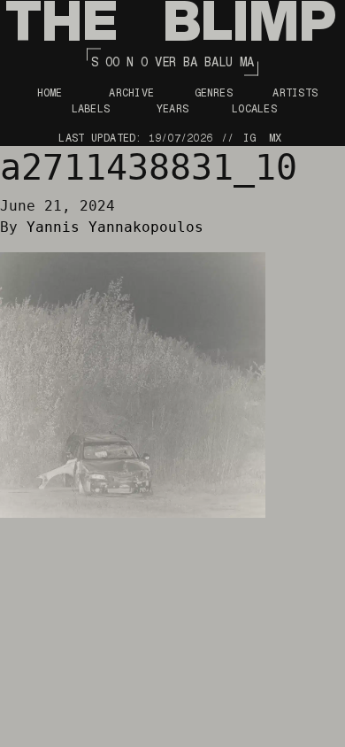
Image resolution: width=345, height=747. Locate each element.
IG (249, 138)
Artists (295, 93)
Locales (254, 109)
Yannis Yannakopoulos (115, 227)
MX (275, 138)
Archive (131, 93)
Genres (214, 93)
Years (172, 109)
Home (50, 93)
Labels (91, 109)
